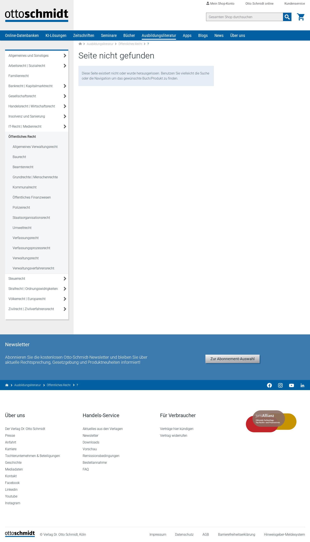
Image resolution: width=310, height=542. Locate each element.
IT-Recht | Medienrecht (24, 126)
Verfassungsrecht (26, 238)
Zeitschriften (83, 35)
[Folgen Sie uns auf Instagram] (280, 385)
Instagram (12, 503)
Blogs (203, 35)
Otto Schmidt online (259, 3)
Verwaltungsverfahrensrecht (33, 268)
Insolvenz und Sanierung (26, 116)
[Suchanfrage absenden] (287, 17)
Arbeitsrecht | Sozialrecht (26, 66)
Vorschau (90, 449)
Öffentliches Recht (130, 44)
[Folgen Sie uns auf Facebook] (269, 385)
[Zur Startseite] (80, 44)
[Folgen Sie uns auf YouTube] (291, 385)
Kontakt (11, 476)
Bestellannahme (95, 463)
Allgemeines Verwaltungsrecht (35, 147)
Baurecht (19, 157)
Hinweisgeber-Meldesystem (284, 535)
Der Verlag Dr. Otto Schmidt (25, 429)
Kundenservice (294, 3)
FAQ (86, 469)
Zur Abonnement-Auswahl (232, 359)
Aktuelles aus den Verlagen (103, 429)
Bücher (129, 35)
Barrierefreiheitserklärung (236, 535)
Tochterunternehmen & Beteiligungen (32, 456)
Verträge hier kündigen (176, 429)
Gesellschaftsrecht (22, 96)
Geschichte (13, 463)
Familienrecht (18, 76)
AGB (205, 535)
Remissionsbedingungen (101, 456)
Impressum (158, 535)
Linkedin (11, 490)
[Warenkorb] (301, 17)
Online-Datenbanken (22, 35)
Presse (10, 436)
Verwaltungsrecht (26, 258)
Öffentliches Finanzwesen (32, 197)
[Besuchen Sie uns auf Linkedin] (301, 385)
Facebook (12, 483)
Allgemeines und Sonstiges (28, 56)
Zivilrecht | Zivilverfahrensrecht (31, 309)
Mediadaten (14, 469)
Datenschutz (184, 535)
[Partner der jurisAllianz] (271, 421)
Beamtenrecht (23, 167)
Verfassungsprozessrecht (31, 248)
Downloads (91, 442)
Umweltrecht (22, 228)
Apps (187, 35)
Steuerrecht (16, 279)
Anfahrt (10, 442)
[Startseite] (20, 536)
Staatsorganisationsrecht (31, 218)
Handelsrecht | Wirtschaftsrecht (31, 106)
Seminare (109, 35)
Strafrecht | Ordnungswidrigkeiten (33, 289)
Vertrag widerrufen (173, 436)
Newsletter (90, 436)
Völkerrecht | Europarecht (27, 299)
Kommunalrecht (24, 187)
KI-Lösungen (56, 35)
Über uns (237, 35)
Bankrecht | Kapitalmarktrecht (30, 86)
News (219, 35)
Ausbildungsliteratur (159, 35)
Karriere (10, 449)
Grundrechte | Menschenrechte (35, 177)
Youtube (11, 496)
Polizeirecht (21, 207)
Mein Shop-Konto (222, 3)
